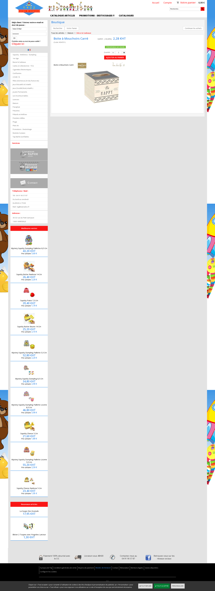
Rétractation (124, 568)
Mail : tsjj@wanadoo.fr (21, 207)
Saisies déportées (151, 568)
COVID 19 (16, 77)
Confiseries (17, 73)
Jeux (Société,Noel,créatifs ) (23, 88)
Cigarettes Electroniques (22, 69)
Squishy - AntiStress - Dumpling (24, 55)
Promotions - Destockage (22, 129)
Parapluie (16, 107)
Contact (115, 568)
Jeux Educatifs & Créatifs (22, 84)
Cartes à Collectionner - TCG (23, 66)
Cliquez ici (18, 44)
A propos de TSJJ (46, 568)
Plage (15, 122)
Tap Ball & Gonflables (21, 137)
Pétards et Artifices (20, 114)
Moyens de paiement (86, 568)
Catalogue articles (62, 15)
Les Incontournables (20, 96)
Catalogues (126, 15)
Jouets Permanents (20, 92)
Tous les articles (57, 33)
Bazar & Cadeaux (19, 62)
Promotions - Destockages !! (96, 15)
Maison (15, 103)
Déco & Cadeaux (84, 33)
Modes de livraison (103, 568)
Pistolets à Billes (19, 118)
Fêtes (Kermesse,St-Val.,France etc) (26, 81)
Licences (16, 99)
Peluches (16, 111)
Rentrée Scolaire (19, 133)
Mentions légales (137, 568)
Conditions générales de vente (65, 568)
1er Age (16, 58)
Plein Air (16, 125)
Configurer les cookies (48, 572)
